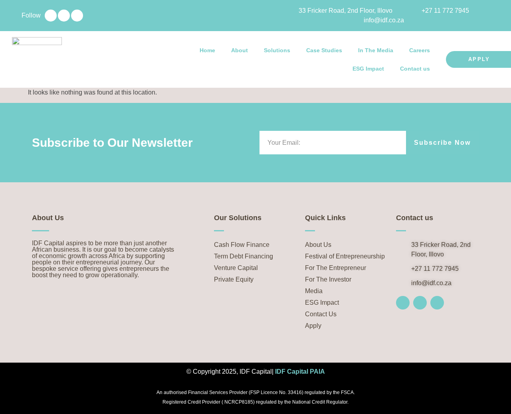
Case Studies (324, 50)
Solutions (277, 50)
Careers (419, 50)
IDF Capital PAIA (300, 371)
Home (207, 50)
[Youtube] (77, 16)
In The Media (375, 50)
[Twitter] (64, 16)
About (239, 50)
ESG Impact (368, 68)
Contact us (415, 68)
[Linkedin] (51, 16)
